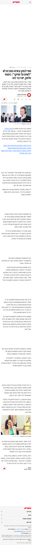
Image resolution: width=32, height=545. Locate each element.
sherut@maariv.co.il (19, 531)
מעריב (30, 67)
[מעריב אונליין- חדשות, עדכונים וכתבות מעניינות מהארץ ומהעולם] (16, 2)
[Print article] (14, 99)
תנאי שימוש (28, 543)
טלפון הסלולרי (8, 129)
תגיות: (29, 468)
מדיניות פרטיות (20, 543)
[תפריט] (30, 2)
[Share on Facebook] (26, 99)
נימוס (29, 469)
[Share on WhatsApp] (18, 99)
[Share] (30, 99)
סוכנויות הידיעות (21, 94)
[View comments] (4, 99)
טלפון (25, 469)
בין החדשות (12, 67)
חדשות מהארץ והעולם (21, 67)
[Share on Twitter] (22, 99)
